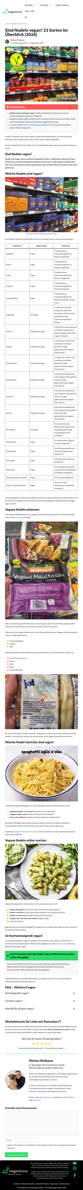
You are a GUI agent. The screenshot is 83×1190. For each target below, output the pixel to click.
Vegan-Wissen (62, 5)
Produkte (44, 5)
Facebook (36, 1100)
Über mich (29, 11)
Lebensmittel (22, 24)
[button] (26, 17)
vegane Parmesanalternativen (26, 831)
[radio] (33, 1044)
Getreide (64, 943)
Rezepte (29, 5)
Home (7, 24)
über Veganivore (46, 1097)
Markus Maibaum (17, 40)
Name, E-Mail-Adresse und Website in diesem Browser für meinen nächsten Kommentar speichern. (41, 1146)
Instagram (70, 1097)
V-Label (18, 517)
